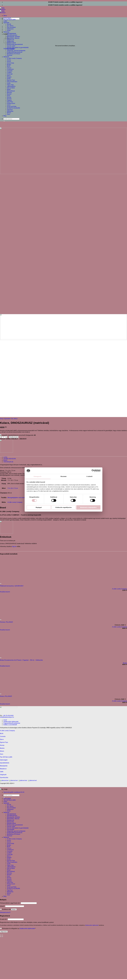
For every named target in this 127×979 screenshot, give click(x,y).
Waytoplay (10, 111)
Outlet (5, 21)
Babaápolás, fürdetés (13, 36)
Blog (4, 116)
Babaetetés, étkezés (13, 38)
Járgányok (3, 774)
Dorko (9, 30)
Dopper (9, 77)
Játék (1, 771)
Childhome (10, 69)
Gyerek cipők (11, 46)
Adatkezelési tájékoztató (10, 721)
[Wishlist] (0, 127)
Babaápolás (3, 766)
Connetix (9, 71)
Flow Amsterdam (12, 81)
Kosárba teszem (14, 437)
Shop (1, 418)
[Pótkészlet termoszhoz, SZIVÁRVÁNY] (21, 581)
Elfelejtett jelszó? (5, 912)
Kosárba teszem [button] (5, 592)
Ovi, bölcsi (10, 25)
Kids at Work (11, 88)
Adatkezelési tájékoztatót (27, 928)
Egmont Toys (11, 80)
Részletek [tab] (64, 476)
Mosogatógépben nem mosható (17, 497)
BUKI (8, 66)
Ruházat (9, 55)
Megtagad (39, 507)
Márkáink (6, 57)
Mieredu (9, 92)
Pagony (9, 100)
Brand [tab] (5, 460)
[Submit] (4, 797)
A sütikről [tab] (89, 476)
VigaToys (10, 109)
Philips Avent (11, 103)
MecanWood (11, 91)
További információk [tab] (9, 458)
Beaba (9, 64)
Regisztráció (4, 931)
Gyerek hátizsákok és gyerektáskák (18, 47)
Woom (9, 112)
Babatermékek (11, 43)
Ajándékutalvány (12, 35)
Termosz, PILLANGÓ (6, 622)
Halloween (10, 29)
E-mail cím (3, 919)
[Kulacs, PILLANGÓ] (21, 692)
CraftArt (9, 72)
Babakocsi (3, 768)
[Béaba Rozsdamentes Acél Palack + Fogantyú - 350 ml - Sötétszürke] (21, 655)
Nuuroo (9, 98)
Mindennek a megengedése (88, 507)
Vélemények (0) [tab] (8, 461)
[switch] (53, 500)
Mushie (9, 94)
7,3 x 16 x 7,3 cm (13, 488)
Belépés (14, 909)
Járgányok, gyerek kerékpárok (16, 50)
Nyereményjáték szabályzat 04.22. (14, 792)
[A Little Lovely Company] (6, 452)
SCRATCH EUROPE (13, 108)
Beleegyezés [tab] (37, 476)
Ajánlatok (6, 22)
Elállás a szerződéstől (10, 724)
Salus (8, 105)
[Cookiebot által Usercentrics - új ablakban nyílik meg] (92, 470)
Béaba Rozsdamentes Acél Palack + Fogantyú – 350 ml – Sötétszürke (21, 660)
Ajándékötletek (11, 33)
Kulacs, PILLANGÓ (6, 696)
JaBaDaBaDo (11, 86)
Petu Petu (10, 102)
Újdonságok (7, 18)
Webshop (6, 32)
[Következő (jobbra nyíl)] (2, 936)
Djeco (9, 75)
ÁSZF (5, 720)
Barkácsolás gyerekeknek (15, 44)
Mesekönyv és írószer (13, 53)
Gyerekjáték (10, 49)
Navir (8, 95)
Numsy (9, 97)
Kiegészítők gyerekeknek (14, 52)
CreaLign (10, 74)
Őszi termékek (11, 27)
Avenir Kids (10, 63)
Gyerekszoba (4, 777)
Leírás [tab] (5, 457)
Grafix (9, 83)
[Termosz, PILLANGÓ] (21, 617)
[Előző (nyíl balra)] (0, 936)
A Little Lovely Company (14, 58)
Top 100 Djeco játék (9, 19)
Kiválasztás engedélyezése (63, 507)
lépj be (14, 546)
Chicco (9, 67)
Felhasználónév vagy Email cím (10, 903)
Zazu (8, 114)
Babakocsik (10, 39)
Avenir (9, 61)
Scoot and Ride (11, 106)
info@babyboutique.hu (7, 717)
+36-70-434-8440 (8, 715)
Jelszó (2, 906)
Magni (9, 89)
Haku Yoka (10, 84)
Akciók (9, 24)
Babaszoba (10, 41)
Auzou (9, 60)
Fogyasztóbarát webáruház (11, 723)
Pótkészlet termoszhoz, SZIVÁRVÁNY (11, 586)
